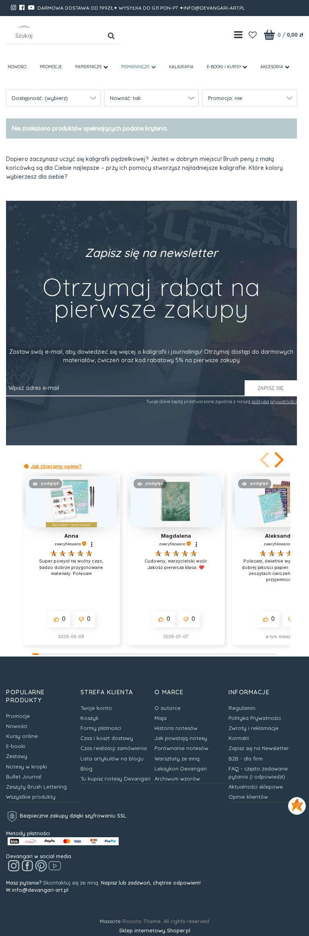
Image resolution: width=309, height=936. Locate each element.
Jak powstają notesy (180, 738)
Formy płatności (100, 728)
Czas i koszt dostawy (106, 738)
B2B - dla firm (246, 758)
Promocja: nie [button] (225, 98)
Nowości (16, 726)
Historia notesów (176, 728)
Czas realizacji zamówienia (113, 748)
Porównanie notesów (181, 748)
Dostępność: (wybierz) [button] (40, 98)
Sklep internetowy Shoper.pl (154, 930)
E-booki (15, 746)
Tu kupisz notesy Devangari (115, 778)
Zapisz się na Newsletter (259, 748)
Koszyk (89, 718)
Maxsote (110, 921)
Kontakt (239, 738)
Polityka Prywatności (255, 718)
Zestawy (16, 756)
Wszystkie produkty (31, 796)
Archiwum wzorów (177, 778)
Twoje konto (96, 708)
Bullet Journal (23, 776)
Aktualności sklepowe (256, 786)
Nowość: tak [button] (125, 98)
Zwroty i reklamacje (253, 728)
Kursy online (22, 736)
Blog (86, 768)
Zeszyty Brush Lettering (36, 786)
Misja (160, 718)
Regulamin (242, 708)
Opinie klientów (248, 796)
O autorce (167, 708)
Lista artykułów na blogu (112, 758)
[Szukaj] (111, 36)
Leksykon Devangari (180, 768)
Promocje (18, 716)
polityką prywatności (274, 401)
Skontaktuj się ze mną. (71, 882)
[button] (278, 460)
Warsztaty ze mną (177, 758)
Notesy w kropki (26, 766)
